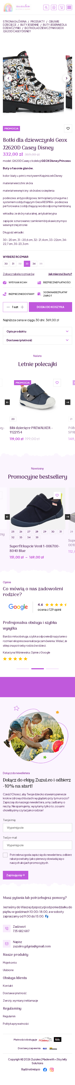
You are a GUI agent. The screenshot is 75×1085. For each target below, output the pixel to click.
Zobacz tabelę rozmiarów (18, 274)
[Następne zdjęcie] (66, 78)
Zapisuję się (14, 875)
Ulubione (8, 970)
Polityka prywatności (16, 1023)
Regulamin (9, 1016)
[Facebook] (45, 1069)
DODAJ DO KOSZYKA (50, 307)
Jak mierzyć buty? (60, 274)
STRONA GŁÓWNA (15, 21)
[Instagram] (52, 1069)
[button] (68, 128)
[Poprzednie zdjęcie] (8, 78)
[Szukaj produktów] (46, 7)
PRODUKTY (38, 21)
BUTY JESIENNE (29, 24)
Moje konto (10, 962)
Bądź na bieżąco (30, 1069)
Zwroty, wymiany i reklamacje (20, 1000)
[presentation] (7, 402)
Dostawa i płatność (14, 993)
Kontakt (8, 985)
